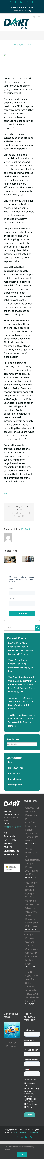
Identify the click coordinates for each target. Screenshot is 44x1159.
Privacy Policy (34, 1132)
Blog (5, 493)
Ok (22, 1154)
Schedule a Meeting (22, 10)
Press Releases (15, 779)
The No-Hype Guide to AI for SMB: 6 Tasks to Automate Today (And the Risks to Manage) (31, 987)
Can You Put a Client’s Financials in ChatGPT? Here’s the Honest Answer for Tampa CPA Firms (32, 824)
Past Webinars (15, 773)
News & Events (15, 768)
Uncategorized (15, 784)
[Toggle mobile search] (34, 17)
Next (29, 44)
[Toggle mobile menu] (39, 17)
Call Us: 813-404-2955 (22, 7)
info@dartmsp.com (12, 827)
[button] (5, 559)
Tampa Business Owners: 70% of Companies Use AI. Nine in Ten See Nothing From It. (32, 949)
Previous (19, 44)
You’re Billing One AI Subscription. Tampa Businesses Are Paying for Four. (32, 861)
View (10, 1042)
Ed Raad (25, 529)
